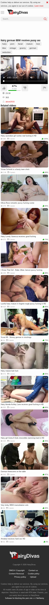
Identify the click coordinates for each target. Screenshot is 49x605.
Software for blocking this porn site (18, 598)
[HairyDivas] (17, 12)
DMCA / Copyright (16, 570)
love (38, 44)
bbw (4, 48)
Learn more (38, 6)
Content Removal (16, 574)
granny (23, 48)
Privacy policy (20, 577)
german (33, 48)
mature (29, 44)
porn (12, 44)
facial (20, 44)
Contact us (33, 570)
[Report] (44, 88)
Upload (33, 577)
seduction (6, 52)
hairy (4, 44)
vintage (13, 48)
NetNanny (40, 598)
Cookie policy (33, 574)
